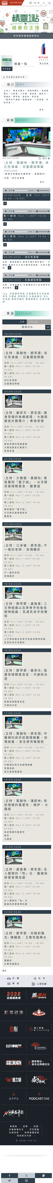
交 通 (15, 978)
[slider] (45, 190)
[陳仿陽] (13, 723)
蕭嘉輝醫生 (32, 299)
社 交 (41, 978)
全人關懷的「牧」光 (16, 901)
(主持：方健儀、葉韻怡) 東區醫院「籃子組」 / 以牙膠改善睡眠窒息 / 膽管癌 (26, 482)
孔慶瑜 (13, 296)
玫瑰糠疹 (9, 576)
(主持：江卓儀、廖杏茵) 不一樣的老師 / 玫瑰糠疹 (25, 547)
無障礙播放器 (33, 1133)
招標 (37, 1126)
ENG (35, 3)
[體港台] (39, 995)
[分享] (35, 978)
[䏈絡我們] (9, 984)
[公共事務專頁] (13, 1046)
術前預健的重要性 (14, 832)
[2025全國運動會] (13, 995)
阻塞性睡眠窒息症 (14, 702)
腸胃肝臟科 (18, 299)
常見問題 (35, 1129)
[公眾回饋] (33, 984)
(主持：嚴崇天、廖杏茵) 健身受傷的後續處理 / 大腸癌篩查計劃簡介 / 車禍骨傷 (26, 417)
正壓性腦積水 (12, 964)
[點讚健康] (13, 1012)
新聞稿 (14, 1126)
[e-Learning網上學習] (39, 1029)
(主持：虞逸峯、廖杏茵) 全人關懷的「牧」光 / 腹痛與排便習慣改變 (26, 873)
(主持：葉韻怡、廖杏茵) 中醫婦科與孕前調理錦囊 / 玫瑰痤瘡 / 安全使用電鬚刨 (26, 738)
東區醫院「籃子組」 (16, 509)
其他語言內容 (25, 1136)
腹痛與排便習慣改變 (16, 904)
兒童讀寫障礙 (17, 294)
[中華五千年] (13, 1113)
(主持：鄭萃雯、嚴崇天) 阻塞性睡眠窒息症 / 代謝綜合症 (26, 675)
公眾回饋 (42, 984)
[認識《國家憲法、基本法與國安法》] (39, 1062)
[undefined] (30, 3)
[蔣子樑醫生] (13, 921)
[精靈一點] (5, 203)
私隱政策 (14, 1133)
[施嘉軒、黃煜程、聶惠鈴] (13, 534)
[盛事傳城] (39, 1079)
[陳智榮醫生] (13, 593)
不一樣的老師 (12, 573)
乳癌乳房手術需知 (14, 642)
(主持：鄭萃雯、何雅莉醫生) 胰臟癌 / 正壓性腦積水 (25, 935)
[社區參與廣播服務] (39, 1046)
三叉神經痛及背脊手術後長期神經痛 (25, 639)
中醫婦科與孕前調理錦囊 (18, 765)
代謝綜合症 (10, 705)
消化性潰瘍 (10, 380)
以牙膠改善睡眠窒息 (16, 513)
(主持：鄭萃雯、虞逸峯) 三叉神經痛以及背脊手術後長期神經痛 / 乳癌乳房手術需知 (26, 610)
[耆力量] (13, 1079)
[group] (37, 190)
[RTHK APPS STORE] (13, 1096)
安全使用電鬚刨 (13, 772)
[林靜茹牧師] (13, 857)
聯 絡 (15, 983)
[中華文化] (13, 1062)
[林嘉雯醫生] (13, 789)
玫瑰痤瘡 (9, 768)
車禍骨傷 (9, 451)
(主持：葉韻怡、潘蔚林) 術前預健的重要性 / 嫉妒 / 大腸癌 (26, 805)
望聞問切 (23, 296)
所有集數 (7, 69)
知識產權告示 (17, 1129)
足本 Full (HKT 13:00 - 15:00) (24, 363)
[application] (26, 190)
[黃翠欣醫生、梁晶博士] (13, 660)
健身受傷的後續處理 (16, 444)
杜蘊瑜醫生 (35, 296)
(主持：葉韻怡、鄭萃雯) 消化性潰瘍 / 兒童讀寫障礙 (25, 355)
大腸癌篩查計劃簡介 (16, 447)
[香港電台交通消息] (9, 978)
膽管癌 (8, 516)
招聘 (26, 1126)
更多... (43, 110)
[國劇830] (13, 1029)
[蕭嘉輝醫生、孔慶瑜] (13, 342)
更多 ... (5, 971)
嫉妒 (6, 836)
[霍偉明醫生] (13, 401)
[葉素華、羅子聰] (13, 467)
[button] (6, 190)
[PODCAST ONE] (39, 1096)
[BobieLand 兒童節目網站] (39, 1012)
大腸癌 (8, 839)
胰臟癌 (8, 960)
